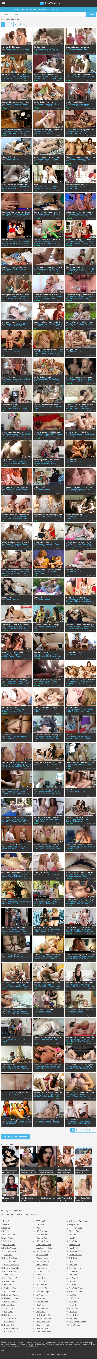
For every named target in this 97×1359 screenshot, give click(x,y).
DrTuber (4, 108)
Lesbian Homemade (48, 78)
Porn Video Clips (11, 1328)
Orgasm (91, 986)
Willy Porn (40, 1312)
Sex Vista (40, 1305)
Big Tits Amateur (47, 133)
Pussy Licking (78, 958)
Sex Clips (40, 1298)
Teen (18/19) (11, 78)
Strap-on (87, 186)
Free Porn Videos (11, 1265)
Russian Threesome (13, 104)
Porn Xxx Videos (43, 1235)
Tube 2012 (73, 1248)
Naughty (57, 819)
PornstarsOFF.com (17, 9)
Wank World (8, 1238)
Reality (44, 271)
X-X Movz (8, 1255)
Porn (38, 1228)
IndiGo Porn (74, 1298)
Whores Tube (74, 1231)
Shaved (57, 76)
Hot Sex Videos (43, 1251)
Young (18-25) (11, 131)
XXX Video (73, 1235)
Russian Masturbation (14, 76)
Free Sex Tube (9, 1228)
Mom (58, 986)
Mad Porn (73, 1265)
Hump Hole (73, 1271)
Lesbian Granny (53, 353)
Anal (88, 711)
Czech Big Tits (6, 216)
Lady (59, 764)
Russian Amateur (44, 49)
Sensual (90, 931)
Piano (3, 133)
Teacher (21, 131)
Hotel (42, 821)
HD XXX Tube (75, 1315)
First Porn (73, 1275)
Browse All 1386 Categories (15, 1137)
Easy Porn (8, 1312)
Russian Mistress (44, 241)
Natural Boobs (16, 298)
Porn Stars (7, 1221)
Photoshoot (55, 709)
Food (26, 518)
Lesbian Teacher (13, 133)
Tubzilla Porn (74, 1245)
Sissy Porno (74, 1225)
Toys (72, 76)
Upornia (37, 823)
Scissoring (25, 793)
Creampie (10, 271)
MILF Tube (7, 1225)
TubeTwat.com (52, 3)
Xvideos (4, 988)
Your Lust (69, 548)
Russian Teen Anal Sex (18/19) (81, 241)
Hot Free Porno (10, 1302)
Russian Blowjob (76, 214)
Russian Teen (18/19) (80, 161)
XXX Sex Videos (43, 1295)
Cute (86, 49)
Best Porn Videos (10, 1235)
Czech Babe (17, 216)
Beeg (68, 961)
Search (91, 14)
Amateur (57, 51)
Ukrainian (81, 764)
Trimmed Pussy (12, 628)
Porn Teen (53, 9)
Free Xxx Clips (10, 1258)
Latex (78, 106)
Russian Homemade (45, 76)
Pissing (89, 1068)
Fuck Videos (75, 1325)
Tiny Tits (78, 1041)
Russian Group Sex (77, 682)
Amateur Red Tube (44, 1248)
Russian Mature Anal (13, 874)
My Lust (69, 80)
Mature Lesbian (51, 188)
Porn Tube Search (76, 1288)
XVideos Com (42, 1308)
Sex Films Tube (75, 1292)
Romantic (37, 271)
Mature (43, 353)
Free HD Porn (9, 1245)
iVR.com (29, 9)
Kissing (91, 76)
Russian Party (75, 379)
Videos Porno (42, 1258)
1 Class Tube (42, 1282)
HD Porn (7, 1231)
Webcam (4, 326)
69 (60, 1039)
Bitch (80, 436)
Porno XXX (9, 1325)
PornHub (4, 218)
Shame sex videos (44, 1325)
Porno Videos (10, 1282)
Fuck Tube (73, 1302)
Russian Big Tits (44, 131)
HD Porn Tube (42, 1285)
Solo (6, 243)
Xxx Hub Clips (10, 1261)
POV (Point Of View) (79, 986)
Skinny (89, 271)
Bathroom (55, 874)
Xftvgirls (37, 9)
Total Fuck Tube (11, 1275)
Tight (8, 571)
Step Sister (10, 984)
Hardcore (56, 848)
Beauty (75, 766)
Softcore (78, 544)
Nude (51, 819)
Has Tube (73, 1318)
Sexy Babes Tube (43, 1318)
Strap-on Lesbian (76, 186)
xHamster (5, 135)
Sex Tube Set (42, 1302)
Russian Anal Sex (82, 489)
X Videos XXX (10, 1288)
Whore (72, 627)
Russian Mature (51, 186)
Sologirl (79, 271)
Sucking (89, 1067)
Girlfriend (82, 133)
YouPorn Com (74, 1278)
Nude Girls (73, 1308)
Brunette (37, 628)
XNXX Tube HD (43, 1315)
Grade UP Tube (43, 1288)
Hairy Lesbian (89, 434)
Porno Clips (9, 1305)
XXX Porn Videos (43, 1332)
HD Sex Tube (10, 1315)
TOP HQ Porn (42, 1221)
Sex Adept (4, 9)
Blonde (22, 1094)
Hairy (67, 436)
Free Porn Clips (75, 1228)
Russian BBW (44, 656)
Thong (40, 764)
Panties (15, 269)
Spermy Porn (41, 1238)
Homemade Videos (12, 1298)
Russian (9, 49)
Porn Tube (73, 1241)
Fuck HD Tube (42, 1275)
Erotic (26, 49)
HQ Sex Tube (42, 1255)
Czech (3, 271)
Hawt (22, 49)
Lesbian (16, 49)
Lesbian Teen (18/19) (55, 381)
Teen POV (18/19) (15, 326)
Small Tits (46, 298)
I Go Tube (8, 1285)
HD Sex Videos (9, 1248)
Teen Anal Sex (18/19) (9, 683)
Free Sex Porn (10, 1271)
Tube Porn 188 (75, 1251)
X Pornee (40, 1225)
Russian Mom (73, 628)
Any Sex (69, 328)
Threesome (16, 106)
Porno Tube (41, 1278)
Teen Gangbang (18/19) (47, 434)
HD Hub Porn (42, 1241)
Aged (42, 573)
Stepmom (22, 876)
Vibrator (48, 903)
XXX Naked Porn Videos (79, 1221)
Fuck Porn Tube (75, 1255)
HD (73, 821)
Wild (39, 819)
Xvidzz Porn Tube (11, 1251)
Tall (71, 709)
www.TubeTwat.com (46, 1354)
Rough (47, 709)
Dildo (67, 78)
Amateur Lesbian (46, 51)
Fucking (25, 1013)
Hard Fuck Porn (43, 1322)
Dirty (50, 931)
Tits (55, 133)
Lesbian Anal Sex (79, 491)
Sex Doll (12, 243)
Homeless (19, 518)
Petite (83, 216)
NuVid (3, 80)
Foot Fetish (85, 106)
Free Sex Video (43, 1268)
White (85, 131)
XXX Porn (8, 1308)
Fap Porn (72, 1295)
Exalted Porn (9, 1332)
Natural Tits (5, 298)
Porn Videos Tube (11, 1268)
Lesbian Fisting (82, 516)
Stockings (23, 406)
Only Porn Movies (76, 1268)
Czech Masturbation (19, 546)
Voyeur (41, 903)
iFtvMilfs (44, 9)
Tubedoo (72, 1261)
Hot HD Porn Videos (77, 1322)
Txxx (3, 53)
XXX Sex (7, 1241)
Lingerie (80, 104)
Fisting (75, 518)
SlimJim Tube (42, 1328)
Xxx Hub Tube (10, 1318)
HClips (36, 80)
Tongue (73, 324)
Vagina (72, 489)
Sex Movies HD (10, 1278)
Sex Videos (9, 1322)
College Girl (12, 188)
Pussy (22, 436)
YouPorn (4, 713)
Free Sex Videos (11, 1295)
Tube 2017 (73, 1238)
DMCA (3, 1350)
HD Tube (72, 1285)
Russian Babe (24, 214)
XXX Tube (73, 1258)
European (79, 821)
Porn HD (72, 1305)
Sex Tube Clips (42, 1292)
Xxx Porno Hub (42, 1271)
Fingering (58, 271)
